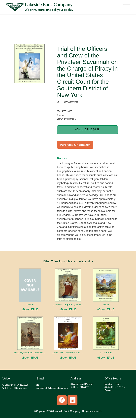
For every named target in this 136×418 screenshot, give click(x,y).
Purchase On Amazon (75, 144)
